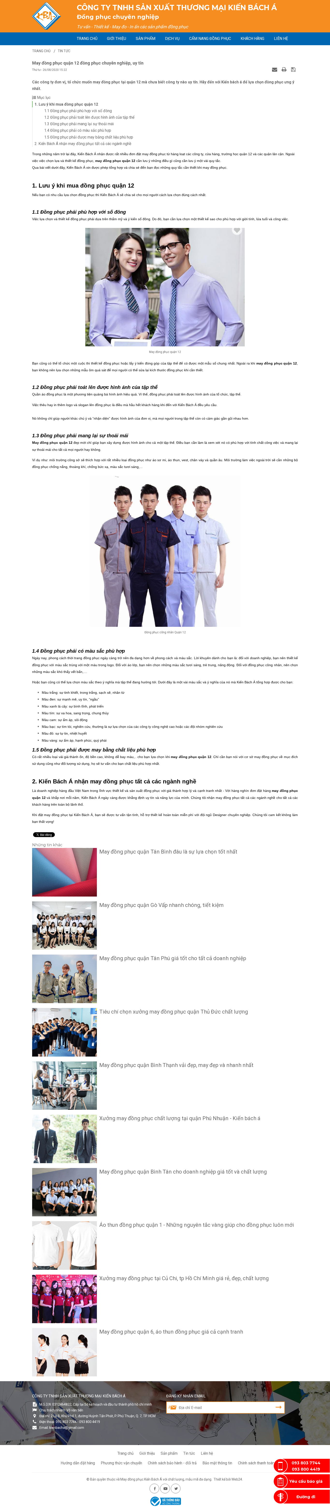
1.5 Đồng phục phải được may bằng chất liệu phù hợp (88, 137)
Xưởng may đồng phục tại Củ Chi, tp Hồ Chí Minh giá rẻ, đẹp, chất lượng (184, 1278)
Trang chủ (87, 38)
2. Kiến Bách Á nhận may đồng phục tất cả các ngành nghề (83, 143)
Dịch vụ (172, 38)
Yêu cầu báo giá (306, 1481)
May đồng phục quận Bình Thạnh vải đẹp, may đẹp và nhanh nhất (176, 1065)
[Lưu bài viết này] (294, 69)
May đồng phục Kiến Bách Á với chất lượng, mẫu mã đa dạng (165, 1479)
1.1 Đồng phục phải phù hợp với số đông (78, 111)
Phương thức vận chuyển (121, 1463)
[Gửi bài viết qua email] (275, 69)
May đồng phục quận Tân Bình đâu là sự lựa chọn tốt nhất (168, 852)
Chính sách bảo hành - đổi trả (172, 1463)
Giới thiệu (116, 38)
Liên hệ (281, 38)
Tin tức (189, 1453)
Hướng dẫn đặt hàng (78, 1463)
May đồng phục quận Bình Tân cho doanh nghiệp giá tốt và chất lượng (183, 1172)
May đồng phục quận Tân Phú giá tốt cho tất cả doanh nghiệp (172, 958)
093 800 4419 (306, 1469)
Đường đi (305, 1497)
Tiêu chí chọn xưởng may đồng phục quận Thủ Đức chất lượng (173, 1012)
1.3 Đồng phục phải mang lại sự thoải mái (79, 124)
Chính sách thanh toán (256, 1463)
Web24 (236, 1479)
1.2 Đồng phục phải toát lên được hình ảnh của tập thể (89, 117)
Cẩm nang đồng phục (210, 38)
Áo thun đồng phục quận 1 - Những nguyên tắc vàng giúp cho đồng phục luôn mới (196, 1225)
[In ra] (285, 69)
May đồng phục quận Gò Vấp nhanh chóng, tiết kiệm (161, 905)
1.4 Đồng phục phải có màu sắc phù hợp (77, 130)
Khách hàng (252, 38)
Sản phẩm (145, 38)
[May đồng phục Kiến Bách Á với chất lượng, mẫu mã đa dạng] (46, 16)
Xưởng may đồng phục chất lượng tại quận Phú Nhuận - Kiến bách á (179, 1118)
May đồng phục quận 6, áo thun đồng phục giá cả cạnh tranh (171, 1332)
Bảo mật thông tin (217, 1463)
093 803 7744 (306, 1463)
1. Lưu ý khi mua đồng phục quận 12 (66, 104)
